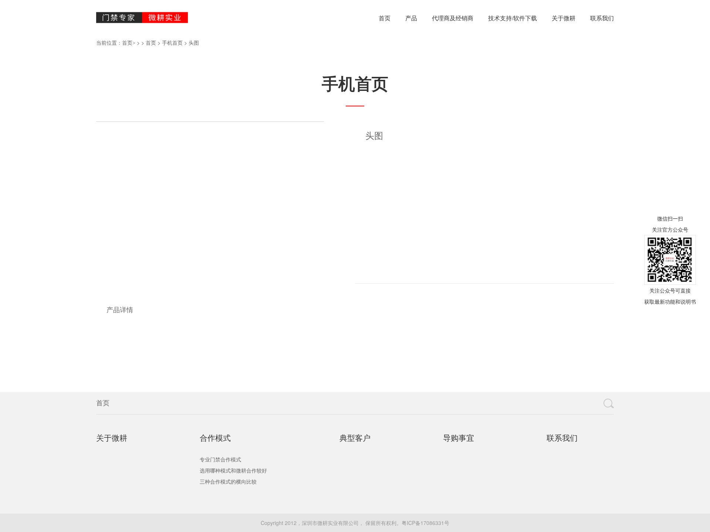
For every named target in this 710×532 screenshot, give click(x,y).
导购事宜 (458, 438)
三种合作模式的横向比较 (228, 482)
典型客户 (355, 438)
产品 (411, 18)
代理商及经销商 (452, 18)
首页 (384, 18)
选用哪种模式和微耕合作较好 (233, 471)
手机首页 (172, 43)
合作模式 (215, 438)
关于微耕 (563, 18)
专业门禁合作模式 (220, 460)
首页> (128, 43)
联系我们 (602, 18)
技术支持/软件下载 (512, 18)
